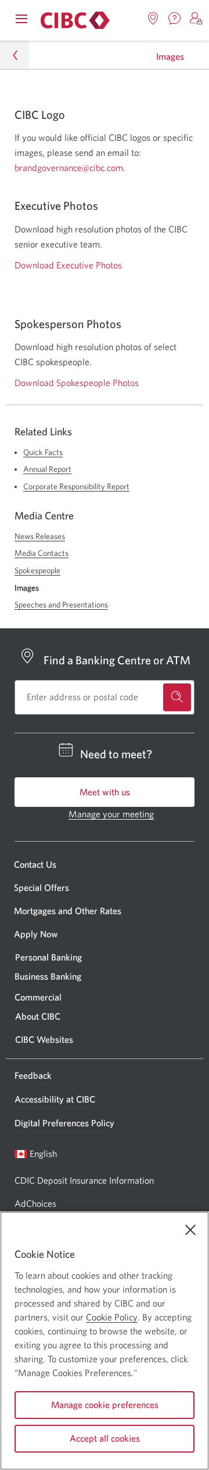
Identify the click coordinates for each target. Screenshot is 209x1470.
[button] (196, 19)
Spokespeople (37, 570)
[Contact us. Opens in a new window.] (175, 19)
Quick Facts (43, 452)
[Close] (190, 1230)
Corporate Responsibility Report (76, 486)
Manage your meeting (111, 814)
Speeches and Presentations (61, 604)
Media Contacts (42, 553)
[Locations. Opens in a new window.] (153, 19)
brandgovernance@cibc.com (69, 167)
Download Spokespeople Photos (77, 382)
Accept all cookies (105, 1438)
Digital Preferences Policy (64, 1123)
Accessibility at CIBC (55, 1099)
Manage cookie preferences (104, 1404)
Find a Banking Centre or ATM (117, 660)
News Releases (40, 536)
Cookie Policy (112, 1317)
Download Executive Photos (68, 265)
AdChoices (35, 1203)
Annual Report (47, 469)
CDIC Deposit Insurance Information (84, 1180)
